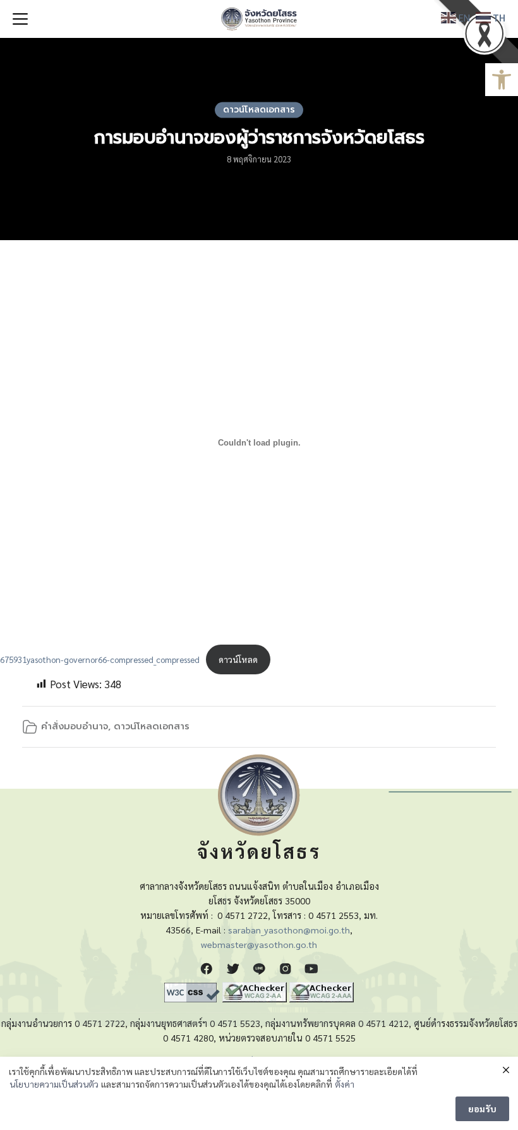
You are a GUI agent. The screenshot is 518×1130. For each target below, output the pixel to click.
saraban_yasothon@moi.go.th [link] (289, 929)
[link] (501, 79)
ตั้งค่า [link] (344, 1084)
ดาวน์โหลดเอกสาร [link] (259, 109)
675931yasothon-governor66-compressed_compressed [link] (100, 659)
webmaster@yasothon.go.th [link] (259, 944)
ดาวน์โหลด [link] (238, 659)
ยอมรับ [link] (482, 1108)
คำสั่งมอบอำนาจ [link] (74, 726)
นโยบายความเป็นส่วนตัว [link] (54, 1084)
